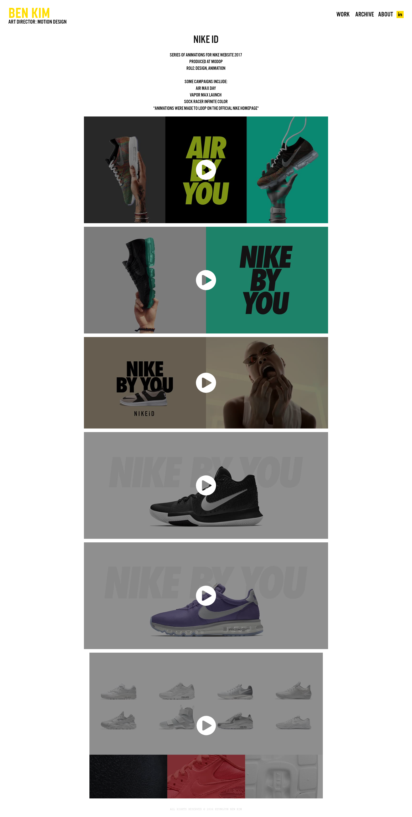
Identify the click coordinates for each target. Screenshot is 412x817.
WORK (343, 14)
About (385, 14)
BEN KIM (29, 12)
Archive (364, 14)
